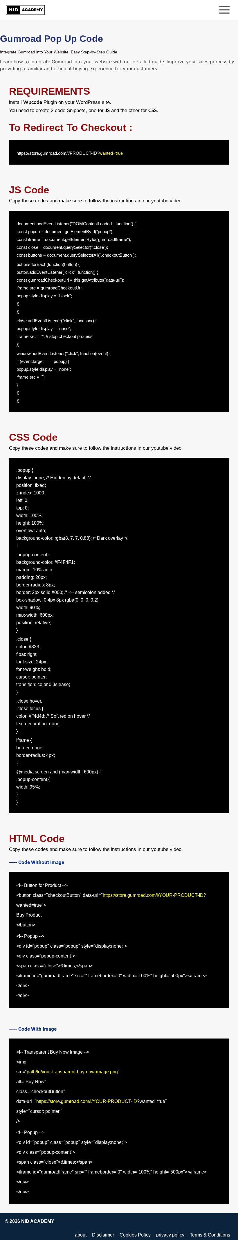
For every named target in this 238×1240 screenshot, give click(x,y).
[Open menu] (224, 10)
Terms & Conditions (210, 1234)
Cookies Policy (135, 1234)
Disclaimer (103, 1234)
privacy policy (170, 1234)
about (80, 1234)
